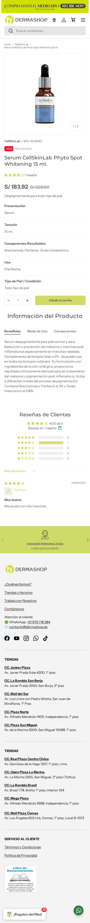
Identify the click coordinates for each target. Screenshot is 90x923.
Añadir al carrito (60, 300)
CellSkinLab (21, 44)
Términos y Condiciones (22, 847)
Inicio (7, 44)
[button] (73, 20)
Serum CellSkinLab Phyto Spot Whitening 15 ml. (31, 47)
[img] (14, 483)
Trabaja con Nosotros (20, 600)
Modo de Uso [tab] (37, 331)
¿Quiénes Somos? (17, 584)
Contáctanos (14, 609)
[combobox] (45, 30)
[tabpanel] (45, 247)
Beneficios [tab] (12, 331)
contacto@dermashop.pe (28, 627)
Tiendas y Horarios (18, 592)
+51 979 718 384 (38, 622)
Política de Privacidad (20, 855)
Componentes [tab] (65, 331)
